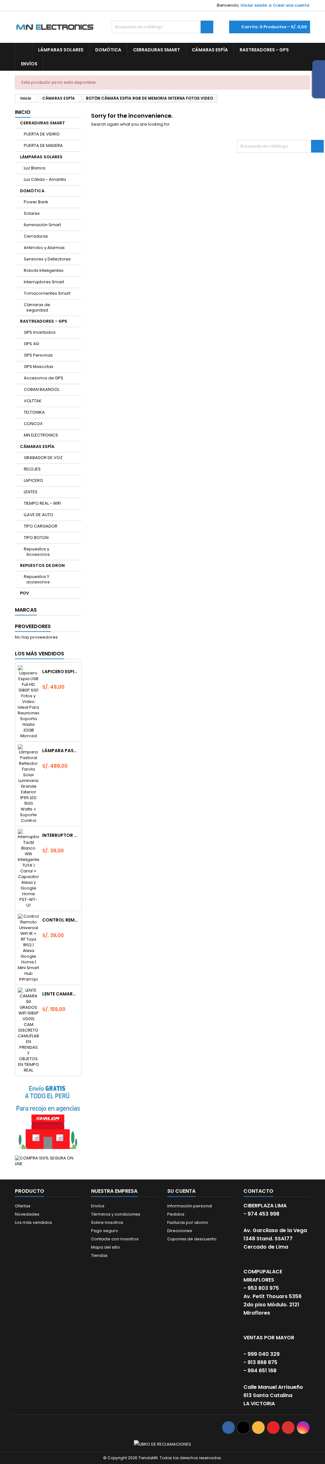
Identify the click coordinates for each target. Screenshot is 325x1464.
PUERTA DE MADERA (43, 145)
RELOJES (32, 469)
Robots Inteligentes (43, 270)
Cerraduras (36, 236)
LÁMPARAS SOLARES (60, 50)
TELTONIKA (34, 412)
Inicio (22, 112)
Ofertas (22, 1206)
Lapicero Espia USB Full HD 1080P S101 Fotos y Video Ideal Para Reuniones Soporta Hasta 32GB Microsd (60, 671)
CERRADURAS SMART (156, 50)
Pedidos (175, 1214)
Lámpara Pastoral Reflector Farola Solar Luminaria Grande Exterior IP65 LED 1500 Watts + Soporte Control (60, 750)
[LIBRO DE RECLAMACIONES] (162, 1444)
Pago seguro (104, 1231)
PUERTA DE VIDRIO (42, 134)
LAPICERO (33, 480)
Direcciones (179, 1231)
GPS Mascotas (38, 367)
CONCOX (33, 424)
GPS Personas (38, 355)
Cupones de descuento (191, 1239)
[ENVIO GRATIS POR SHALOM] (48, 1116)
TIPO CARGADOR (40, 526)
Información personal (189, 1206)
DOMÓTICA (108, 50)
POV (24, 593)
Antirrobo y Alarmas (44, 248)
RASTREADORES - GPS (264, 50)
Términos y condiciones (115, 1214)
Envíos (29, 64)
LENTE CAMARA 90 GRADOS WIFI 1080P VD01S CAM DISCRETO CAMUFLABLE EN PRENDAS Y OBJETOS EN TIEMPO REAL (60, 993)
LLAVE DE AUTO (38, 515)
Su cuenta (181, 1191)
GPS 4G (31, 344)
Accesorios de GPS (43, 378)
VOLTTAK (33, 401)
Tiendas (99, 1255)
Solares (32, 213)
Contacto (258, 1191)
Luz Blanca (34, 168)
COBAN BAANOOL (41, 389)
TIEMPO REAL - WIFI (42, 503)
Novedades (27, 1214)
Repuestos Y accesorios (37, 579)
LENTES (30, 492)
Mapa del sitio (105, 1247)
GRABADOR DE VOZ (43, 458)
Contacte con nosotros (115, 1239)
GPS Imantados (40, 332)
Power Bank (36, 202)
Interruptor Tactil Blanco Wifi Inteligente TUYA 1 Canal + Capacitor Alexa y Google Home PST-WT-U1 (60, 835)
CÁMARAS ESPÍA (210, 50)
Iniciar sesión (254, 5)
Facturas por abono (187, 1222)
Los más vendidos (39, 653)
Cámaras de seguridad (37, 307)
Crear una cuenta (291, 5)
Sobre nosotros (107, 1222)
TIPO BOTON (36, 538)
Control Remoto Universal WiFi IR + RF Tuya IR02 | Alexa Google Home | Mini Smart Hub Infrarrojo (60, 919)
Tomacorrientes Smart (47, 293)
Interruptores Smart (44, 282)
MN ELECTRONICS (41, 435)
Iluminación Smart (42, 225)
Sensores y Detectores (47, 259)
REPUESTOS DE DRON (42, 565)
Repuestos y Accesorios (37, 551)
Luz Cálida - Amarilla (45, 179)
